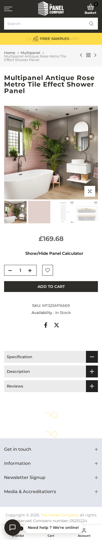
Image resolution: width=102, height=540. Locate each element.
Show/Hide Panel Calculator (54, 253)
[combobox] (51, 24)
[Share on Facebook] (45, 325)
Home (9, 53)
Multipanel (30, 53)
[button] (91, 24)
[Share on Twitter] (56, 325)
